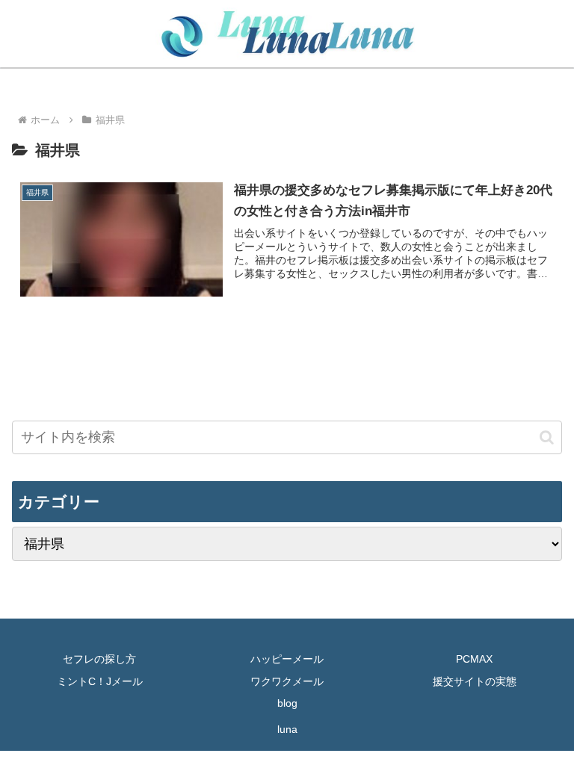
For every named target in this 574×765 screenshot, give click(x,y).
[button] (547, 437)
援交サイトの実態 (474, 681)
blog (287, 703)
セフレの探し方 (99, 659)
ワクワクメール (287, 681)
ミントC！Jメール (100, 681)
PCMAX (474, 659)
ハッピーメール (287, 659)
